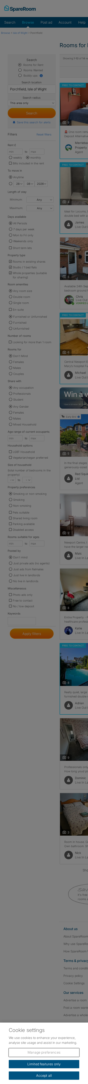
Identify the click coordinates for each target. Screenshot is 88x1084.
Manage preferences (44, 1052)
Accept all (44, 1075)
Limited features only (44, 1064)
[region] (44, 1053)
